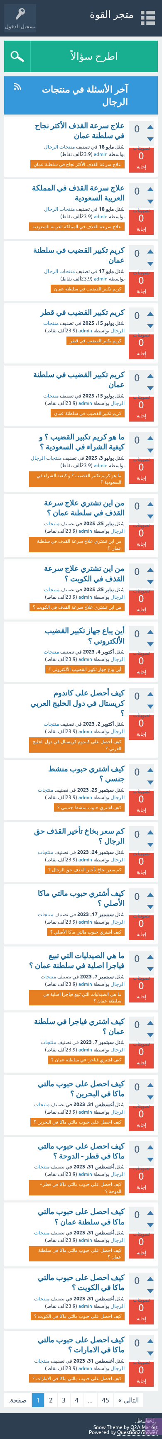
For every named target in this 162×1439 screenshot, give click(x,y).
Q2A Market (144, 1427)
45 (105, 1400)
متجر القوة (112, 14)
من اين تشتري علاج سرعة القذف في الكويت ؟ (77, 607)
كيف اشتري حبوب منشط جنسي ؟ (89, 807)
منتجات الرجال (59, 147)
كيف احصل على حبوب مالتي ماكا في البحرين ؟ (77, 1121)
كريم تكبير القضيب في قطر (82, 312)
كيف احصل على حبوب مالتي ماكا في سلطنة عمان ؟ (79, 1254)
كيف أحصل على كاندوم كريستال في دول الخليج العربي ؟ (77, 702)
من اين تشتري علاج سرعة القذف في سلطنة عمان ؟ (79, 545)
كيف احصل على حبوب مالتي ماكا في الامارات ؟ (76, 1378)
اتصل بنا (145, 1420)
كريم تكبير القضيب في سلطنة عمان (87, 288)
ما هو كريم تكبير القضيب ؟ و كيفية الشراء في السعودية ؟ (79, 479)
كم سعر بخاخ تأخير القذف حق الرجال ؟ (84, 869)
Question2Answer (137, 1432)
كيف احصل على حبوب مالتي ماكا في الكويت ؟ (77, 1316)
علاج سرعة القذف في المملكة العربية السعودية (76, 226)
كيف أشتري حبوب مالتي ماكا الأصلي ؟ (85, 931)
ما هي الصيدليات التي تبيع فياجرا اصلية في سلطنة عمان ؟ (82, 998)
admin (101, 154)
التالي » (128, 1400)
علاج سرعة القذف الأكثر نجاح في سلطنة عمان (77, 164)
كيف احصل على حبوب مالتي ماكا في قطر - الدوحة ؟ (80, 1188)
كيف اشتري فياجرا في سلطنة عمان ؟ (86, 1059)
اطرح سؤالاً (94, 56)
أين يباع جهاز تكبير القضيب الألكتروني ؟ (85, 669)
